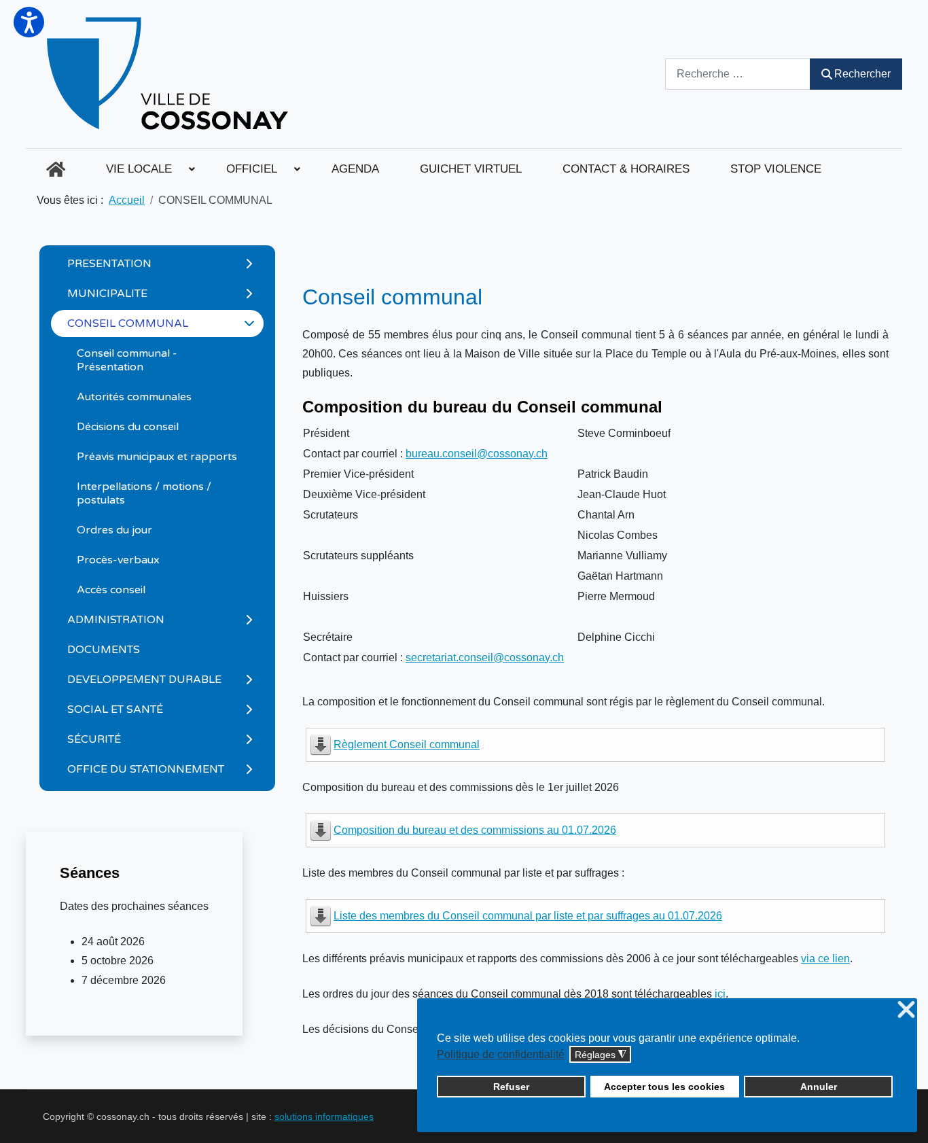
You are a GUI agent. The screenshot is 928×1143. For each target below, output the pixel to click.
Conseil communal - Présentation (127, 360)
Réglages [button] (600, 1055)
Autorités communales (134, 397)
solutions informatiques (324, 1116)
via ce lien (825, 958)
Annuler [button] (818, 1086)
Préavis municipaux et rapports (157, 456)
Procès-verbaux (118, 560)
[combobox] (737, 73)
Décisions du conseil (128, 427)
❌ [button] (906, 1010)
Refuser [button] (511, 1086)
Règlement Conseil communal (407, 744)
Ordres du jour (114, 530)
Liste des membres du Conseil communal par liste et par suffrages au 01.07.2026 (528, 915)
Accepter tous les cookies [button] (664, 1086)
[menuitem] (56, 169)
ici (720, 994)
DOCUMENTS (103, 649)
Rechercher (862, 74)
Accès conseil (111, 590)
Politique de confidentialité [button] (501, 1054)
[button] (29, 22)
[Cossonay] (169, 74)
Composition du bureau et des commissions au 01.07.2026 (475, 830)
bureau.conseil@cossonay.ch (477, 453)
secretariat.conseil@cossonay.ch (485, 657)
